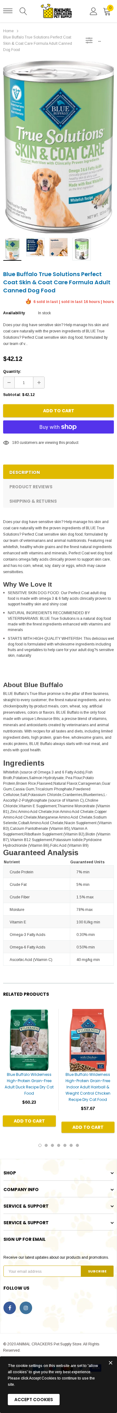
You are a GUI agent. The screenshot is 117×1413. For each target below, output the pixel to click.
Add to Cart (58, 411)
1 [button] (39, 1145)
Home (8, 31)
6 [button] (71, 1145)
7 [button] (77, 1145)
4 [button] (58, 1145)
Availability (14, 313)
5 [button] (64, 1145)
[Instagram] (26, 1308)
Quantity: (12, 371)
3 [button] (52, 1145)
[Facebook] (9, 1308)
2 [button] (46, 1145)
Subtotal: (12, 395)
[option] (58, 147)
